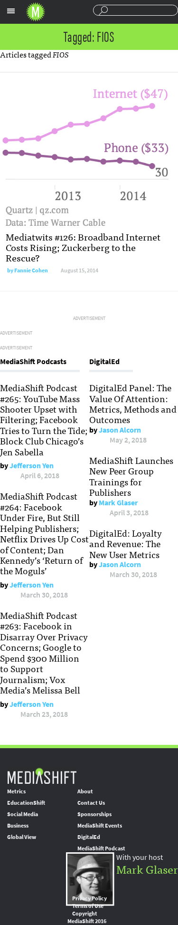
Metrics (16, 791)
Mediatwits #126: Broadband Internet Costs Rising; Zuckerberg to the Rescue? (83, 247)
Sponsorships (94, 814)
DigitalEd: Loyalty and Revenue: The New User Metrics (125, 543)
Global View (21, 837)
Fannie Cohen (31, 270)
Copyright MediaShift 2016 (86, 917)
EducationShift (26, 803)
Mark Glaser (118, 503)
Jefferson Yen (31, 466)
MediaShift (41, 775)
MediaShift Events (99, 825)
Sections (11, 11)
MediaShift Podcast (101, 848)
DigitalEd (88, 837)
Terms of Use (87, 906)
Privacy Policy (89, 898)
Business (17, 825)
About (85, 791)
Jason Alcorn (120, 430)
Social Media (22, 814)
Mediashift (36, 12)
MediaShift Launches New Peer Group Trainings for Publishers (131, 476)
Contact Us (91, 803)
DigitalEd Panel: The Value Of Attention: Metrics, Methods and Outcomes (133, 403)
